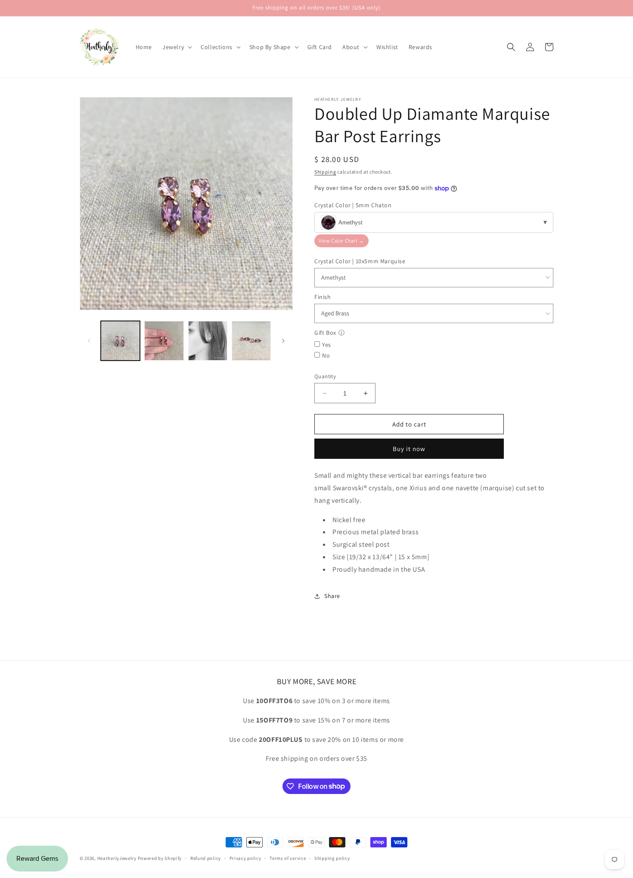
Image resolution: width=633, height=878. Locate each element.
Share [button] (332, 596)
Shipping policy (332, 858)
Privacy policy (245, 858)
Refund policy (205, 858)
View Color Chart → (341, 240)
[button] (176, 47)
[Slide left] (89, 340)
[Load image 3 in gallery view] (207, 340)
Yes (326, 345)
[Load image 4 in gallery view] (251, 340)
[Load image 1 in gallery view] (120, 340)
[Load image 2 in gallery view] (163, 340)
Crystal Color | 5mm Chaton (353, 205)
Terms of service (288, 858)
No (326, 355)
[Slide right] (283, 340)
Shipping (325, 171)
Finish (322, 297)
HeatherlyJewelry (117, 858)
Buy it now (409, 449)
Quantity (325, 376)
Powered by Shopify (160, 858)
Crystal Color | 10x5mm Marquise (360, 261)
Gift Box (325, 332)
